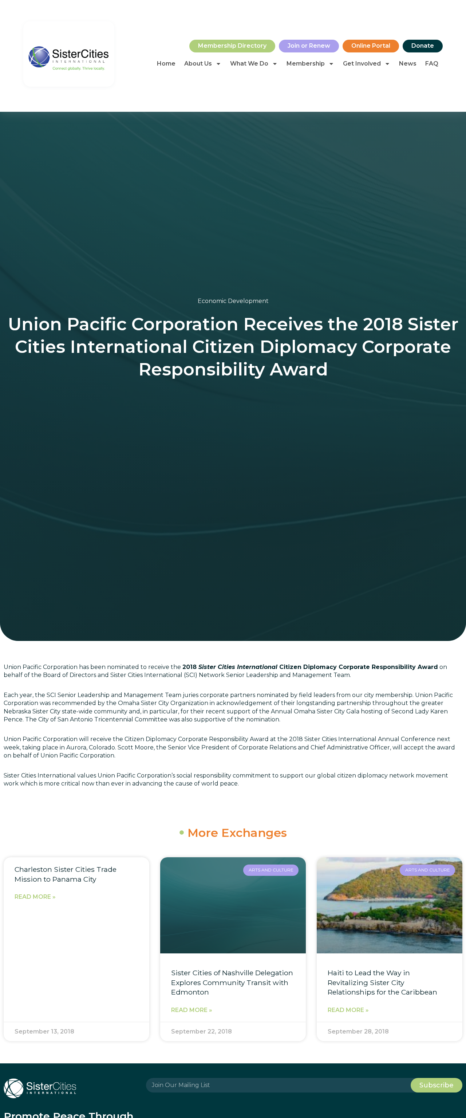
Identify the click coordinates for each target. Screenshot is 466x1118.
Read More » (35, 896)
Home (166, 63)
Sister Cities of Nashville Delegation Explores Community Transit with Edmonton (232, 982)
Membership (306, 63)
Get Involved (362, 63)
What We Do (249, 63)
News (407, 63)
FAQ (431, 63)
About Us (198, 63)
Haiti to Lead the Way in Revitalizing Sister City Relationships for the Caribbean (382, 982)
